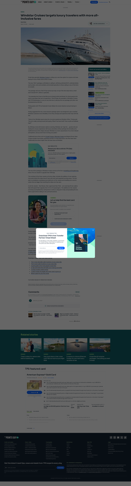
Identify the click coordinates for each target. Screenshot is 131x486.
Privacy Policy (41, 253)
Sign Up (61, 248)
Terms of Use (45, 252)
